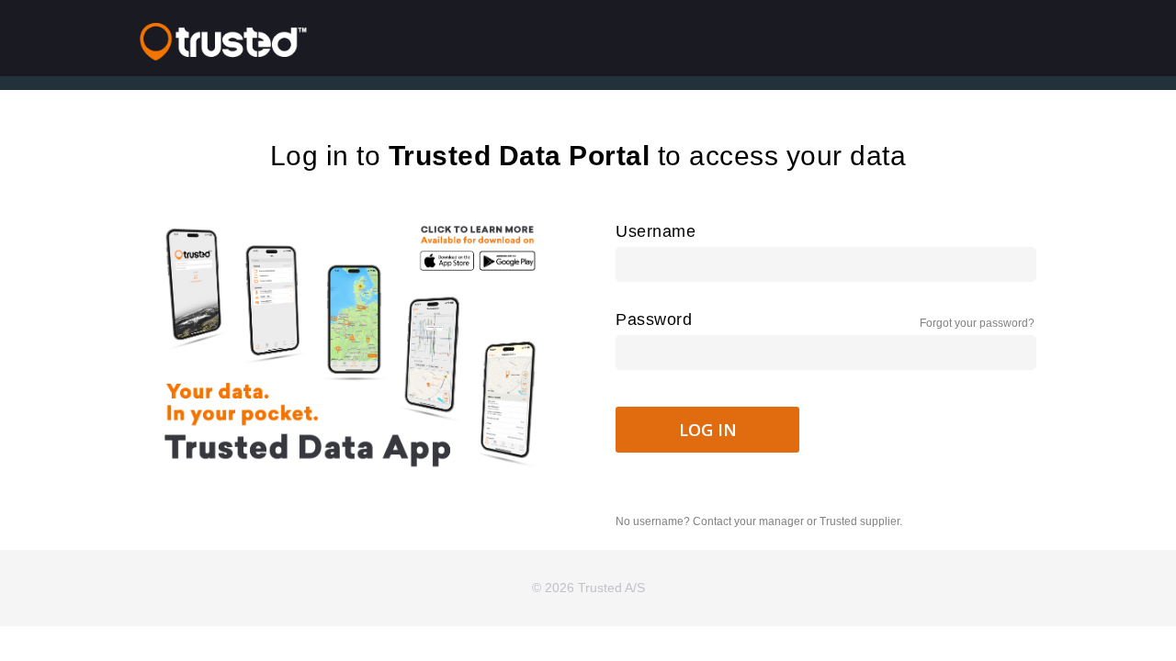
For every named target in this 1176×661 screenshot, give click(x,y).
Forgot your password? (977, 323)
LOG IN (708, 430)
